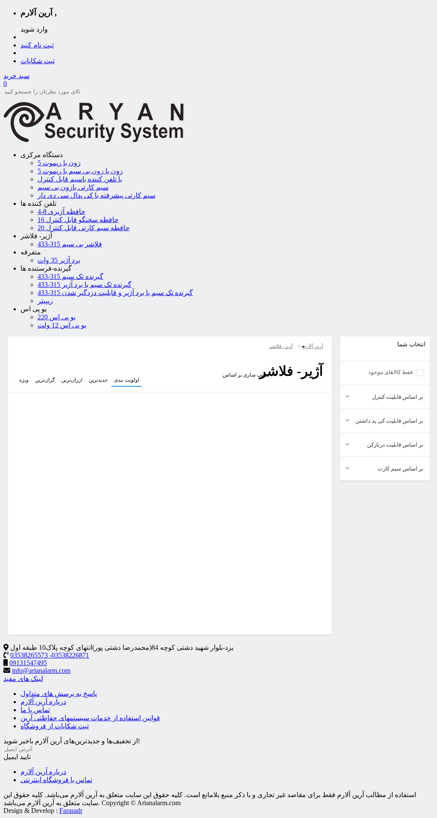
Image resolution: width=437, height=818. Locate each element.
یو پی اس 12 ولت (62, 325)
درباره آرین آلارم (43, 701)
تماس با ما (35, 709)
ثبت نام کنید (37, 45)
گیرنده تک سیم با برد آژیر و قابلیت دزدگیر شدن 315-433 (115, 292)
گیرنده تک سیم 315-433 (70, 276)
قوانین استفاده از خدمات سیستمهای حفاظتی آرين (90, 718)
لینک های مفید (23, 678)
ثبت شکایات (37, 60)
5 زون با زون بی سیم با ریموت (80, 171)
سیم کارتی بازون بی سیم (73, 187)
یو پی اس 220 (57, 317)
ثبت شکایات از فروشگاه (54, 726)
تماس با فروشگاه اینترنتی (56, 779)
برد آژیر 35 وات (59, 260)
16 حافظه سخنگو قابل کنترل (78, 219)
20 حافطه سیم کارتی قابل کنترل (84, 227)
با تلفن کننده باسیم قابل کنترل (80, 179)
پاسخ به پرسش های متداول (58, 693)
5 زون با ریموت (59, 163)
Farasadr (70, 810)
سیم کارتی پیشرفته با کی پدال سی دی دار (96, 195)
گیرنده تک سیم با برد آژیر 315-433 (84, 284)
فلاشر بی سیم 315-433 (70, 244)
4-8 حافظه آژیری (61, 211)
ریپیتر (45, 300)
